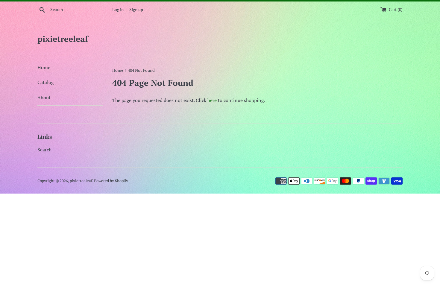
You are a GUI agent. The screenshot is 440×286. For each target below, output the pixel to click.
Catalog (45, 82)
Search (44, 149)
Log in (118, 9)
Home (43, 67)
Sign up (136, 9)
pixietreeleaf (62, 38)
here (212, 100)
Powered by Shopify (111, 180)
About (44, 97)
